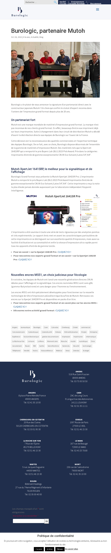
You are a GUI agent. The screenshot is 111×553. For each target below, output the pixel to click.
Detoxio (58, 332)
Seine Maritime (53, 346)
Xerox (68, 350)
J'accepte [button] (39, 549)
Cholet (75, 327)
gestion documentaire (50, 337)
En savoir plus (71, 548)
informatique (91, 337)
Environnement (77, 2)
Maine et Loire (52, 341)
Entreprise (93, 332)
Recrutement (95, 4)
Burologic (37, 327)
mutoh (73, 341)
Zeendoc (76, 350)
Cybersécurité (47, 332)
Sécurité (76, 346)
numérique (83, 341)
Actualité (34, 37)
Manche (64, 341)
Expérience (16, 337)
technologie (87, 346)
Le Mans (41, 341)
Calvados (54, 327)
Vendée (26, 350)
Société (63, 2)
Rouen (27, 346)
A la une (26, 37)
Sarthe (41, 346)
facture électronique (31, 337)
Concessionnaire (18, 332)
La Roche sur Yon (18, 341)
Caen (46, 327)
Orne (93, 341)
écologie (86, 350)
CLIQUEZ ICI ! (64, 251)
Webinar (59, 350)
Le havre (31, 341)
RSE (34, 346)
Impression (66, 337)
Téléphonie (16, 350)
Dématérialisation (71, 332)
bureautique (25, 327)
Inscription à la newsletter (25, 515)
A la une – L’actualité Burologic (72, 4)
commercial (85, 327)
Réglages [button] (60, 549)
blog (41, 37)
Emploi (83, 332)
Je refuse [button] (49, 549)
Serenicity (66, 346)
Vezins (35, 350)
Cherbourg (65, 327)
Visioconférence (47, 350)
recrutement (17, 346)
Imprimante (78, 337)
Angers (14, 327)
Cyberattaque (33, 332)
